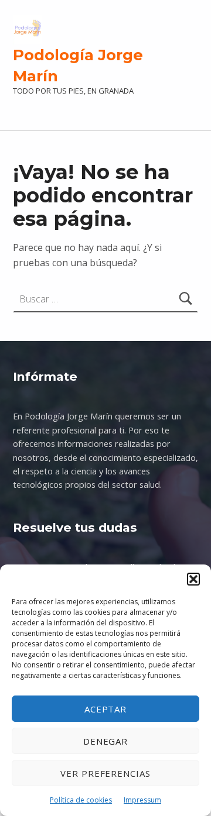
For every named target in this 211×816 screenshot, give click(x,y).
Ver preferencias (105, 773)
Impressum (142, 800)
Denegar (105, 741)
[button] (193, 579)
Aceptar (105, 709)
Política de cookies (81, 800)
